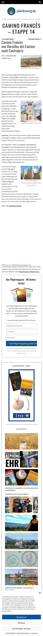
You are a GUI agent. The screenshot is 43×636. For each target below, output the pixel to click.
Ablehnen (21, 623)
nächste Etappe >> (35, 39)
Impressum (34, 633)
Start (4, 19)
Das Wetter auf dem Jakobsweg (17, 494)
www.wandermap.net (25, 265)
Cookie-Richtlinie (10, 633)
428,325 (8, 265)
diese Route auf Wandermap (29, 272)
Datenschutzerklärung (23, 633)
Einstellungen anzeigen (21, 628)
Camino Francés (14, 19)
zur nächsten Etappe (14, 206)
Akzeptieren (21, 617)
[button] (40, 593)
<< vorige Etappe (7, 39)
